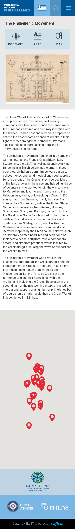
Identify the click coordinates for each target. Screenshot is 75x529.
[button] (40, 406)
